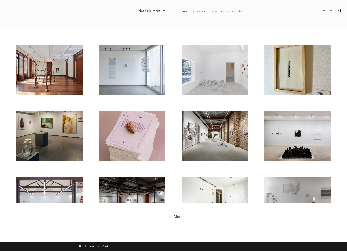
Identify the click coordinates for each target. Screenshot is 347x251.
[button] (213, 10)
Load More (173, 216)
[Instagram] (339, 11)
